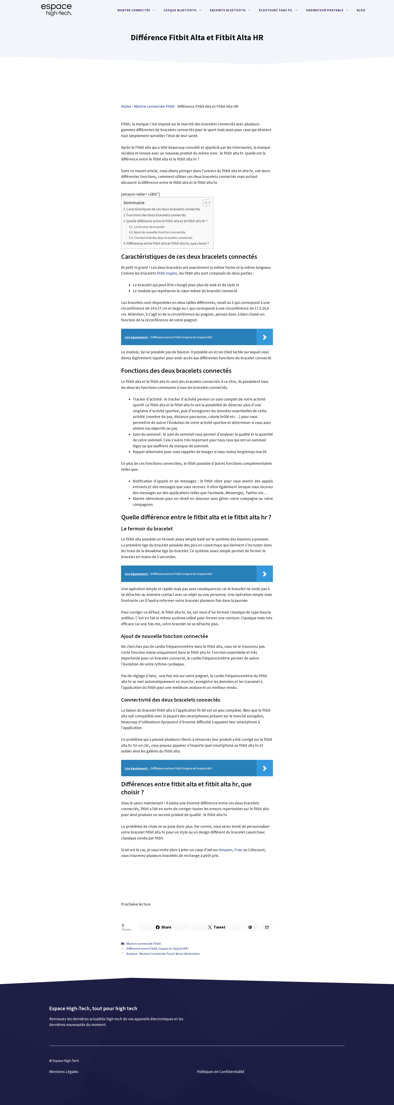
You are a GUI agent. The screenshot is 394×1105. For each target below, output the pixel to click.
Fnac (238, 849)
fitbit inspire (167, 273)
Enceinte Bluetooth (228, 10)
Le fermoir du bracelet (149, 227)
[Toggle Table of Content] (204, 202)
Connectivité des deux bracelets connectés (163, 238)
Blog (361, 10)
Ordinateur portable (325, 10)
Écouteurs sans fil (276, 10)
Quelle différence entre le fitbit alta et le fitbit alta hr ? (166, 221)
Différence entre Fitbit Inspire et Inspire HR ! (157, 948)
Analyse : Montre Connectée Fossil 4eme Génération (163, 954)
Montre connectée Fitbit (154, 106)
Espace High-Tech (66, 1060)
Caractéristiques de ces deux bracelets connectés (163, 209)
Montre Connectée (133, 10)
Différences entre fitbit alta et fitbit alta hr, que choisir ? (167, 243)
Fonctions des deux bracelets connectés (156, 215)
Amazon (225, 849)
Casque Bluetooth (180, 10)
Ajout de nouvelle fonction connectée (159, 232)
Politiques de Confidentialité (220, 1071)
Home (126, 106)
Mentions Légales (63, 1071)
